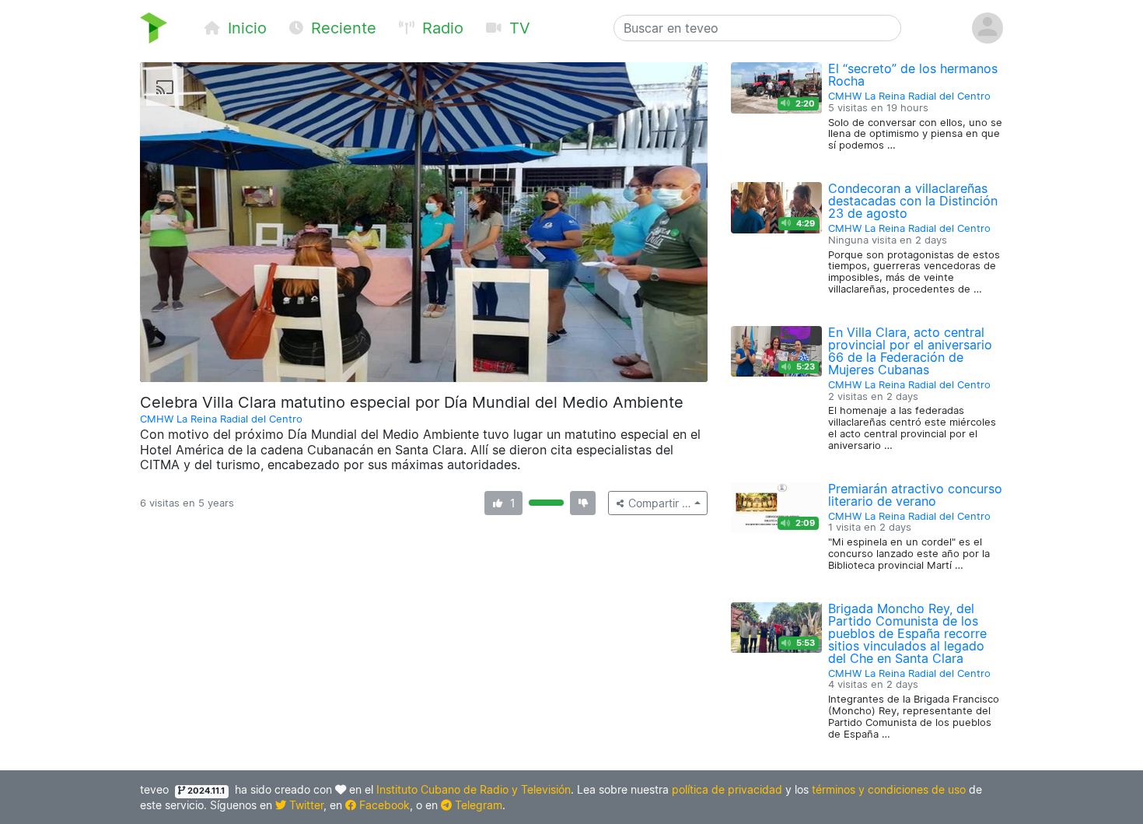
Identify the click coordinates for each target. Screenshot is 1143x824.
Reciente (341, 28)
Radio (440, 28)
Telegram (477, 805)
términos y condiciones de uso (889, 789)
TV (517, 28)
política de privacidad (727, 789)
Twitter (304, 805)
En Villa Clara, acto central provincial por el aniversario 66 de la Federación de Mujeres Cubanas (910, 350)
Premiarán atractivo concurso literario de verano (915, 495)
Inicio (245, 28)
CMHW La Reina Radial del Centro (221, 419)
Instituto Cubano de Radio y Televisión (473, 789)
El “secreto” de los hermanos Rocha (913, 75)
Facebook (383, 805)
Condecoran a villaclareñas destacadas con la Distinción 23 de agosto (913, 201)
